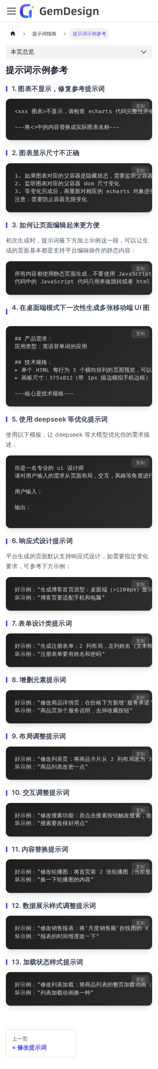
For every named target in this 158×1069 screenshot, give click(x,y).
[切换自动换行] (129, 108)
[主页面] (13, 34)
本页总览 (22, 51)
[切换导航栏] (11, 11)
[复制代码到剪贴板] (143, 108)
